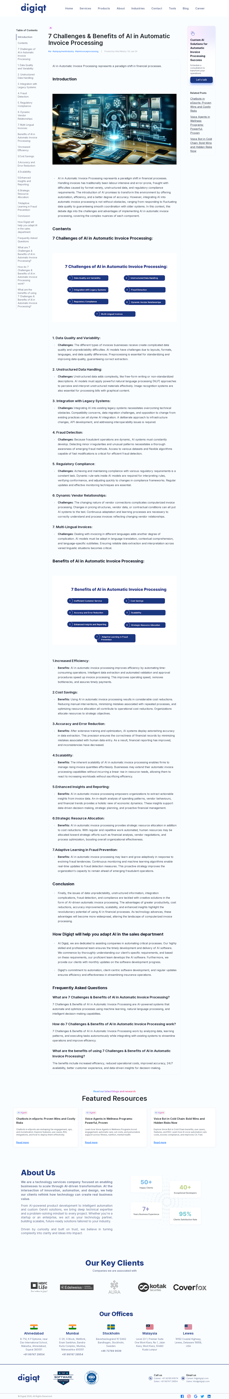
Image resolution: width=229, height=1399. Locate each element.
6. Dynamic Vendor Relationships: (25, 115)
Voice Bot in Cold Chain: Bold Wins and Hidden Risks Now (201, 145)
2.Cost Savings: (26, 156)
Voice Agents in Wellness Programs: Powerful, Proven (200, 125)
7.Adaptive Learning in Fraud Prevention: (27, 206)
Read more (22, 1142)
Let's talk (201, 79)
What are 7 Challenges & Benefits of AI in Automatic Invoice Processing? (27, 254)
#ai (49, 51)
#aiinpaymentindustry (63, 51)
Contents (23, 43)
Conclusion (24, 215)
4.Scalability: (24, 171)
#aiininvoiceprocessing (86, 51)
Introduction (25, 37)
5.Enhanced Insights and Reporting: (24, 181)
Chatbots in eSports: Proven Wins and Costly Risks (200, 104)
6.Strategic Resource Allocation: (24, 194)
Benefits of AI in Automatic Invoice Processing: (27, 137)
